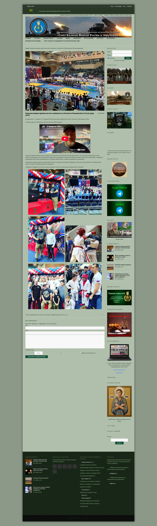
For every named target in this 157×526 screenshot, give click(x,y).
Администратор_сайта (56, 314)
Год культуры (84, 489)
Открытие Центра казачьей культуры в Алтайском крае (122, 247)
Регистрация (118, 6)
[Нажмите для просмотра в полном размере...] (46, 214)
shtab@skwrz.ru (113, 473)
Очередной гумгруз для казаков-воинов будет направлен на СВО (58, 15)
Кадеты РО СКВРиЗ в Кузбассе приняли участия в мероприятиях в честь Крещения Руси (109, 15)
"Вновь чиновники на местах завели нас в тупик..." (122, 256)
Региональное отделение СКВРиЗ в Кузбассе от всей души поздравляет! (122, 275)
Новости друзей (85, 498)
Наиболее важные (34, 314)
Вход (112, 6)
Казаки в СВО (119, 239)
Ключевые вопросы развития (123, 264)
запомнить (111, 58)
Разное (83, 495)
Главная (27, 48)
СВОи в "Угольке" (80, 15)
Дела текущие (84, 478)
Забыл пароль (116, 60)
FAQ (124, 6)
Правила (129, 6)
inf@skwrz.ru (113, 483)
